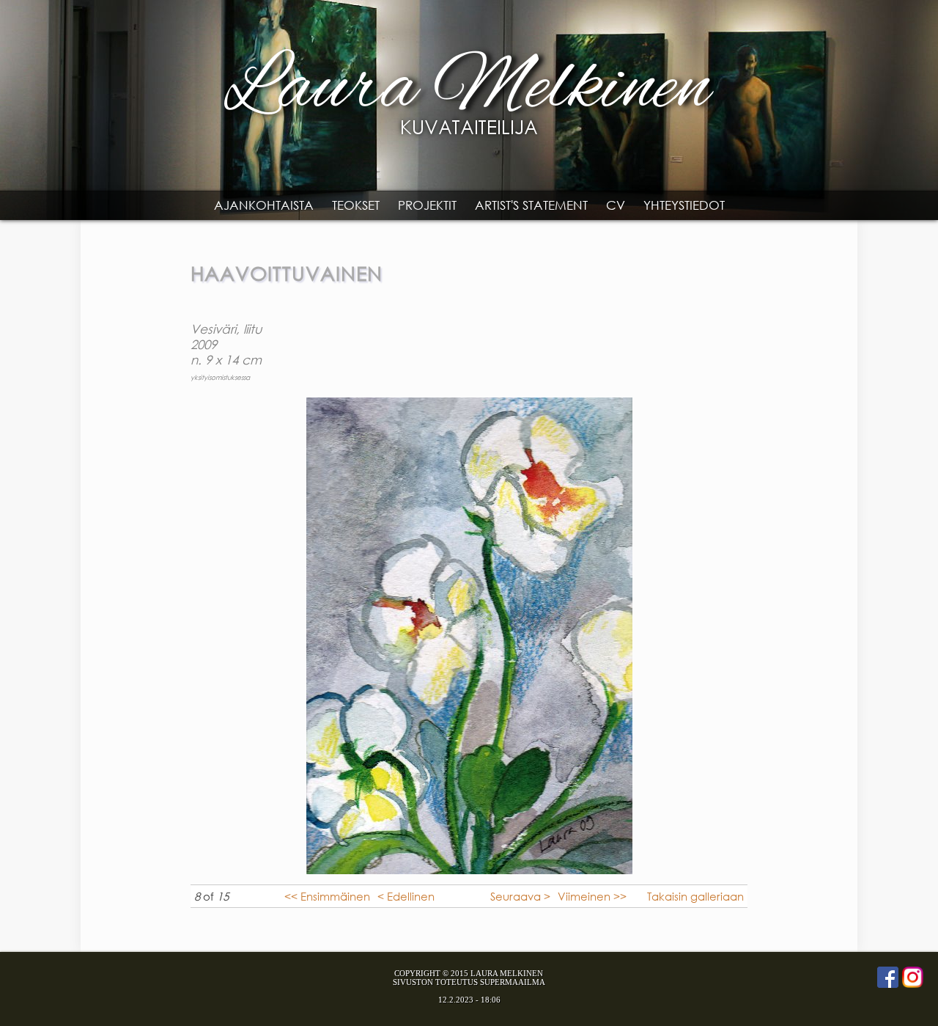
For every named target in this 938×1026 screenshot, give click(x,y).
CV (615, 205)
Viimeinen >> (592, 896)
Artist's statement (531, 205)
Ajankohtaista (264, 205)
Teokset (356, 205)
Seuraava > (520, 896)
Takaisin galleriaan (695, 896)
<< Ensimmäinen (327, 896)
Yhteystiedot (684, 205)
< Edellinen (406, 896)
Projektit (427, 205)
